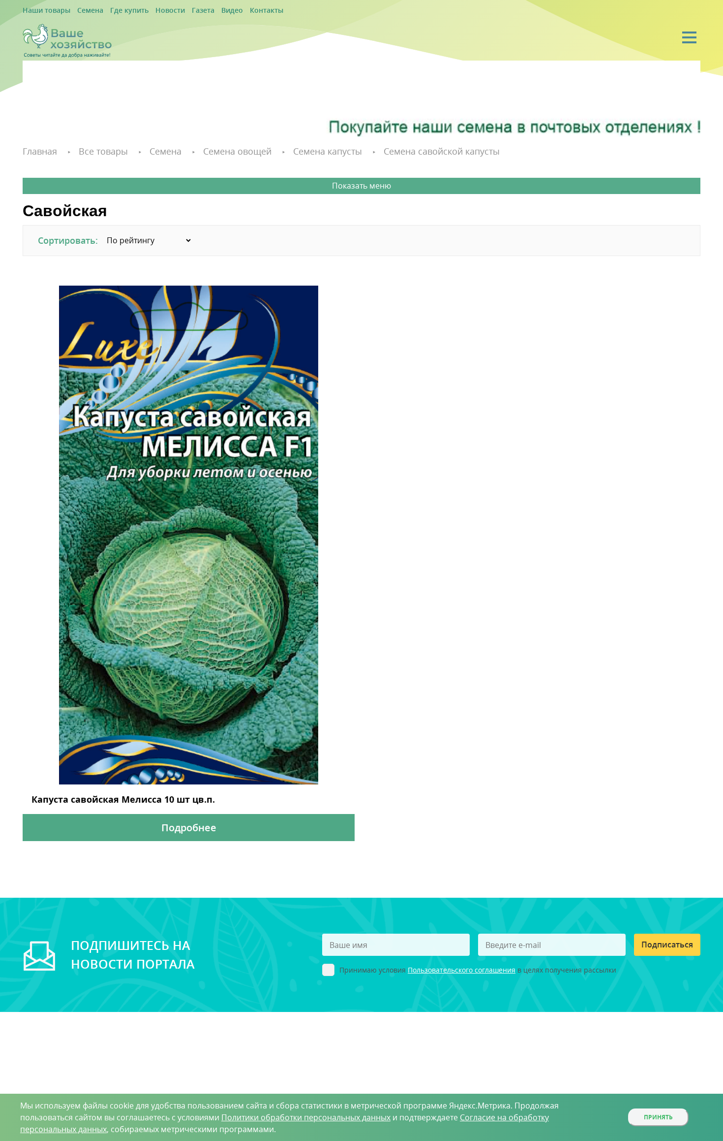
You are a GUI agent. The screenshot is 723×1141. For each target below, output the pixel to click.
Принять (658, 1117)
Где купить (114, 10)
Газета (177, 10)
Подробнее (188, 823)
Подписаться (667, 940)
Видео (202, 10)
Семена (80, 10)
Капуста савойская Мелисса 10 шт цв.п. (96, 796)
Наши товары (43, 10)
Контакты (232, 10)
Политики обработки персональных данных (306, 1117)
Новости (149, 10)
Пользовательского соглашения (461, 965)
